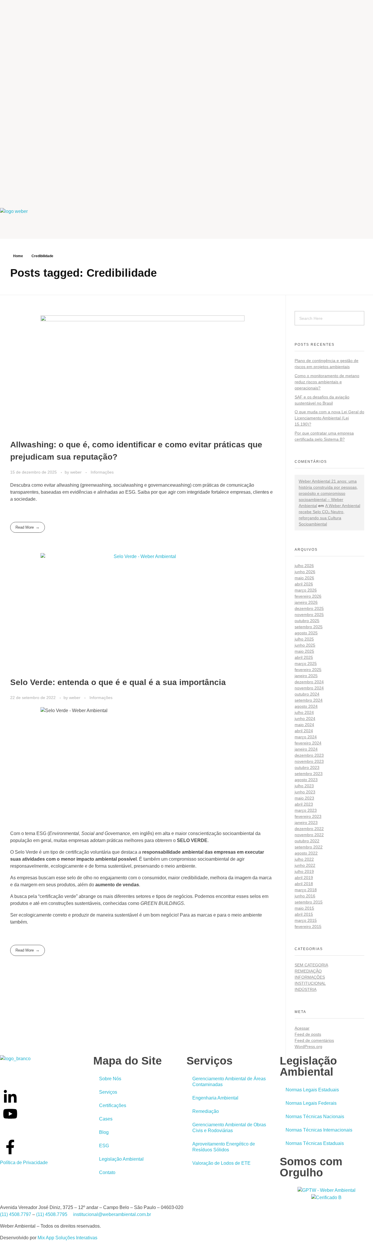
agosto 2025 (306, 633)
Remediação (308, 971)
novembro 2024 (309, 688)
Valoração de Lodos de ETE (221, 1163)
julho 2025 (304, 639)
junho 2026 (305, 571)
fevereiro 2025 (308, 669)
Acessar (302, 1028)
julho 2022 (304, 859)
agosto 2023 (306, 779)
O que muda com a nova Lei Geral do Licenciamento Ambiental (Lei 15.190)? (329, 418)
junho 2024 (305, 718)
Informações (102, 472)
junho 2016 (305, 896)
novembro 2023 (309, 761)
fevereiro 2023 (308, 816)
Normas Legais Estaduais (312, 1089)
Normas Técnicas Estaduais (315, 1143)
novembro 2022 (309, 834)
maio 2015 (304, 908)
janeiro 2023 (306, 822)
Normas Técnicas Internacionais (319, 1129)
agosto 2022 (306, 853)
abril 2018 (304, 883)
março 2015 (306, 920)
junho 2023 (305, 792)
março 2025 (306, 663)
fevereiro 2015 (308, 926)
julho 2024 (304, 712)
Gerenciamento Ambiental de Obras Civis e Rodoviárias (229, 1127)
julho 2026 (304, 565)
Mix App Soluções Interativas (67, 1237)
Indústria (305, 989)
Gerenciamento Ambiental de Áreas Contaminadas (229, 1081)
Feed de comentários (314, 1040)
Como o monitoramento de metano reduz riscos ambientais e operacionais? (327, 381)
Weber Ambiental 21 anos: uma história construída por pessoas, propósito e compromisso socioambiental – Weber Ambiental (328, 493)
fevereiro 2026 (308, 596)
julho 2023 (304, 785)
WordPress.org (308, 1046)
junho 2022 (305, 865)
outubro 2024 (307, 694)
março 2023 (306, 810)
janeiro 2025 (306, 675)
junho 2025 (305, 645)
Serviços (108, 1092)
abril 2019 (304, 877)
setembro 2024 (309, 700)
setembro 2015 (309, 902)
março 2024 (306, 737)
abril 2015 (304, 914)
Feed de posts (308, 1034)
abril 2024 (304, 730)
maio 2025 (304, 651)
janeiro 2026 (306, 602)
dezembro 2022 (309, 828)
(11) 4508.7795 (51, 1214)
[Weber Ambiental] (17, 220)
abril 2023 (304, 804)
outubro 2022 (307, 841)
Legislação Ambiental (121, 1159)
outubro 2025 (307, 620)
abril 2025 (304, 657)
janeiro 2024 (306, 749)
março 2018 (306, 889)
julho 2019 (304, 871)
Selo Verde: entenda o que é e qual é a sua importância (118, 682)
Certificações (112, 1105)
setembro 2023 (309, 773)
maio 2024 (304, 724)
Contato (107, 1172)
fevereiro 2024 (308, 743)
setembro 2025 (309, 626)
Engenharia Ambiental (215, 1097)
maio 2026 (304, 578)
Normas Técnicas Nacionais (315, 1116)
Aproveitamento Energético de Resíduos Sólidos (223, 1146)
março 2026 (306, 590)
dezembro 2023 (309, 755)
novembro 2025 (309, 614)
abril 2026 (304, 584)
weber (76, 472)
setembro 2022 (309, 847)
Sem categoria (311, 965)
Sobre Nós (110, 1078)
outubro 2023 (307, 767)
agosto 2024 (306, 706)
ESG (104, 1145)
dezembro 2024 (309, 682)
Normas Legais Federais (311, 1103)
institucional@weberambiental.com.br (112, 1214)
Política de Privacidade (24, 1162)
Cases (105, 1118)
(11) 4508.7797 (15, 1214)
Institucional (310, 983)
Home (18, 256)
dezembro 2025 (309, 608)
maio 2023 (304, 798)
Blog (104, 1132)
